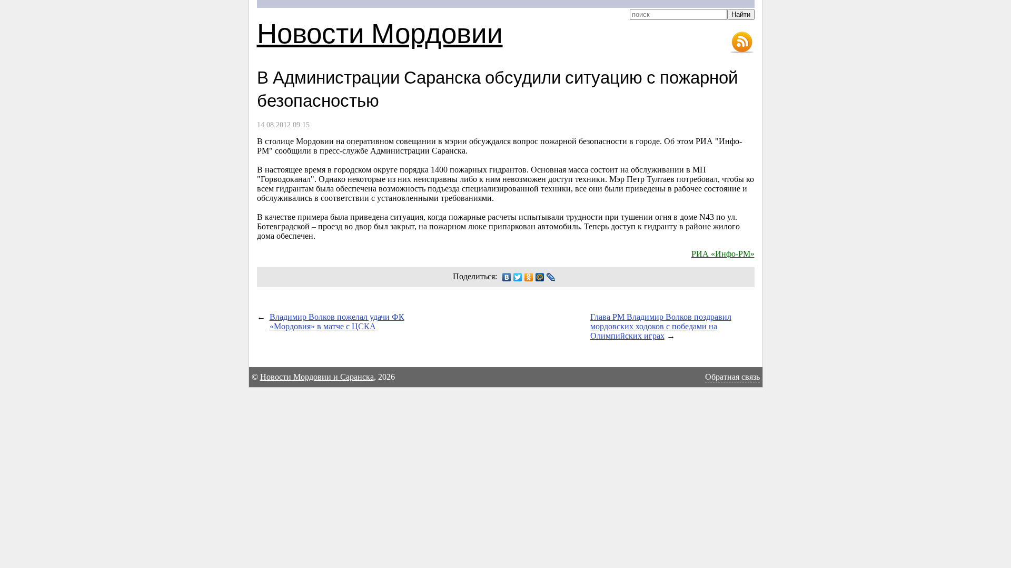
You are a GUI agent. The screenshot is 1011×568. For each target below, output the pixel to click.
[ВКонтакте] (506, 277)
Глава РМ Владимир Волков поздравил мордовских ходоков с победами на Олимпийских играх (660, 326)
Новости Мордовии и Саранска (317, 376)
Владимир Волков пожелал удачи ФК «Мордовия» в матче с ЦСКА (337, 321)
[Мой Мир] (540, 277)
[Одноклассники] (528, 277)
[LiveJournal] (551, 277)
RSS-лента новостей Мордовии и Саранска (742, 42)
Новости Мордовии (380, 32)
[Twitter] (517, 277)
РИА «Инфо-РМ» (723, 253)
